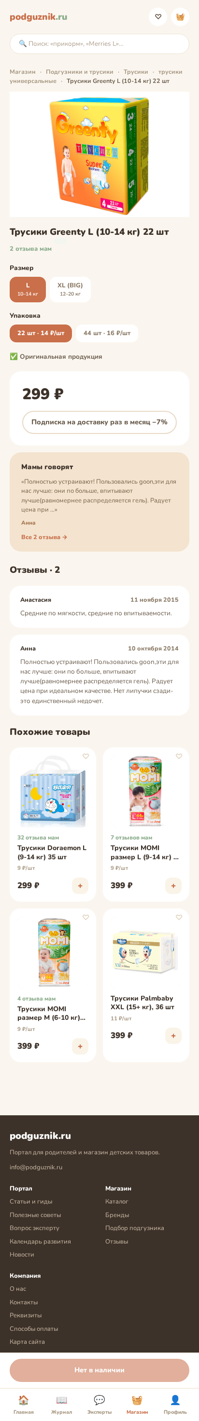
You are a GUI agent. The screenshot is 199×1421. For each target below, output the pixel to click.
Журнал (61, 1405)
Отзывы (116, 1241)
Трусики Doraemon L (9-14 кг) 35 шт (51, 852)
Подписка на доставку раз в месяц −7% (99, 422)
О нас (18, 1289)
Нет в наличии (99, 1370)
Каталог (116, 1201)
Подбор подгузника (134, 1228)
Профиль (175, 1405)
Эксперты (99, 1405)
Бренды (117, 1215)
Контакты (24, 1302)
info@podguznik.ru (36, 1167)
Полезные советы (35, 1215)
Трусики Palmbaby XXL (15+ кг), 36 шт (142, 1003)
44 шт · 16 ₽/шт (107, 333)
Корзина (180, 17)
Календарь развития (40, 1241)
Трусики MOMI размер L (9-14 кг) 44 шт (146, 853)
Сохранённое (158, 17)
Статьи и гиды (31, 1201)
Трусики (136, 72)
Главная (24, 1405)
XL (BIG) (70, 289)
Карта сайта (27, 1342)
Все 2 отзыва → (44, 537)
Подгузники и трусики (80, 72)
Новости (22, 1254)
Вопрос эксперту (34, 1228)
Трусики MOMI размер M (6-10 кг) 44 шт (48, 1014)
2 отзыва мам (31, 248)
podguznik (38, 17)
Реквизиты (26, 1315)
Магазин (23, 72)
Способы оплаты (34, 1329)
